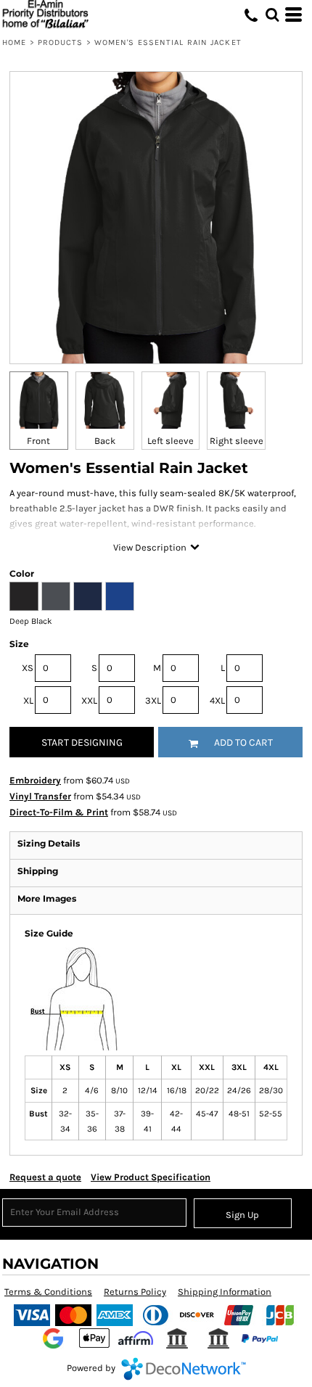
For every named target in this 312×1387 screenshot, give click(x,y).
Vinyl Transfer (40, 796)
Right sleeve (236, 440)
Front (38, 440)
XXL (89, 700)
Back (104, 440)
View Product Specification (150, 1177)
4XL (217, 700)
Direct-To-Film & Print (58, 812)
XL (28, 700)
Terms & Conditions (48, 1291)
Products (60, 42)
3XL (153, 700)
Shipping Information (224, 1291)
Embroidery (35, 780)
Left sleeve (170, 440)
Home (14, 42)
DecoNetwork (183, 1368)
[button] (272, 14)
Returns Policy (135, 1291)
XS (27, 667)
